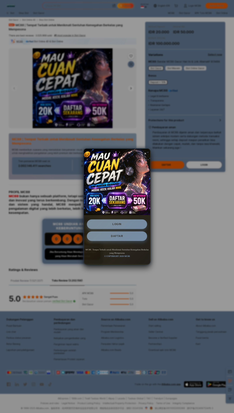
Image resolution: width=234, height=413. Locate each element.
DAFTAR (117, 236)
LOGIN (117, 224)
